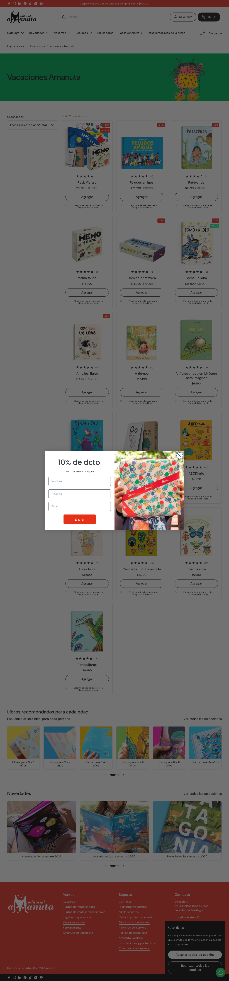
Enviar (80, 519)
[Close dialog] (180, 456)
